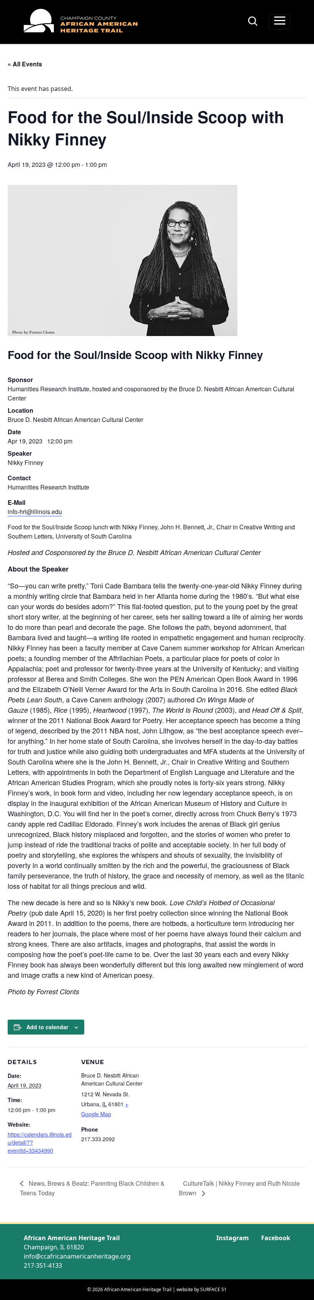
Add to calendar (47, 1027)
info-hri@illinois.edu (35, 511)
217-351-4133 (43, 1265)
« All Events (25, 63)
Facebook (275, 1238)
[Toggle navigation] (279, 22)
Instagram (232, 1238)
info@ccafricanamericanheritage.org (77, 1256)
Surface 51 (213, 1289)
